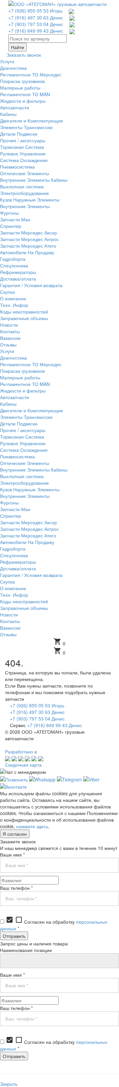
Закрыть (9, 1083)
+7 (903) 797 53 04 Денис (35, 24)
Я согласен (15, 833)
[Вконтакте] (13, 786)
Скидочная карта (23, 764)
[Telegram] (69, 778)
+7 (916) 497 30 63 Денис (35, 17)
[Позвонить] (14, 778)
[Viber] (91, 778)
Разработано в (21, 751)
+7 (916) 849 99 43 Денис (35, 30)
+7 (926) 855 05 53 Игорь (35, 10)
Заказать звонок (24, 54)
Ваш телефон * (16, 887)
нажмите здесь (32, 826)
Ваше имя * (12, 854)
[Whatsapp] (42, 778)
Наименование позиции (26, 950)
